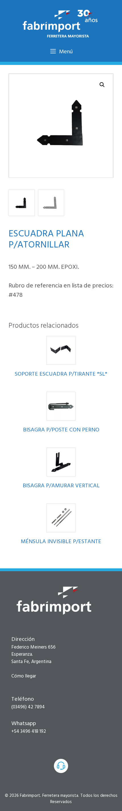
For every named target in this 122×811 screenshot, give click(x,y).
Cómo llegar (23, 676)
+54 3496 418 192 (28, 731)
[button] (102, 85)
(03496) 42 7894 (28, 707)
